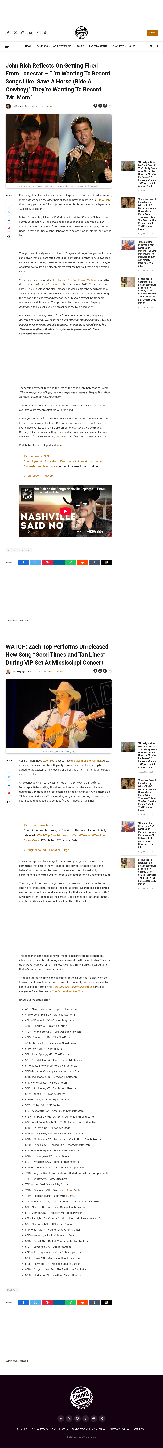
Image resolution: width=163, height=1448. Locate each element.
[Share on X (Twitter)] (100, 106)
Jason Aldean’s (49, 284)
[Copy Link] (105, 106)
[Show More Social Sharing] (110, 106)
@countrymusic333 (36, 456)
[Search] (156, 46)
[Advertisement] (81, 12)
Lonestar (26, 550)
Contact (139, 1428)
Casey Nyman (22, 671)
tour (72, 986)
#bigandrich (82, 461)
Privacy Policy (120, 1428)
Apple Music (40, 1428)
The (68, 991)
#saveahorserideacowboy (40, 466)
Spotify (22, 1428)
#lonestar (50, 461)
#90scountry (65, 461)
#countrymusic (33, 461)
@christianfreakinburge (39, 825)
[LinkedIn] (9, 220)
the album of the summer (86, 760)
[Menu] (7, 46)
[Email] (9, 236)
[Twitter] (9, 212)
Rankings (42, 46)
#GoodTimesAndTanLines (89, 835)
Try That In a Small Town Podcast (76, 280)
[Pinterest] (9, 228)
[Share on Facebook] (95, 106)
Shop (152, 32)
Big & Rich (104, 199)
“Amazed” (62, 436)
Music (69, 1190)
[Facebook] (9, 204)
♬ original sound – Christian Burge (46, 850)
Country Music (62, 46)
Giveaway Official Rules (89, 1428)
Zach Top (48, 760)
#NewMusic (32, 840)
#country (97, 461)
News (28, 46)
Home (8, 55)
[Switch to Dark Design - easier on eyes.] (151, 46)
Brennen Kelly (22, 106)
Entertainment (98, 46)
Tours (80, 46)
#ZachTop (43, 835)
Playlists (118, 46)
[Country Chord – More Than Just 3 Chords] (81, 32)
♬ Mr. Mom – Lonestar (39, 476)
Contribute (60, 1428)
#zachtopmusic (61, 835)
